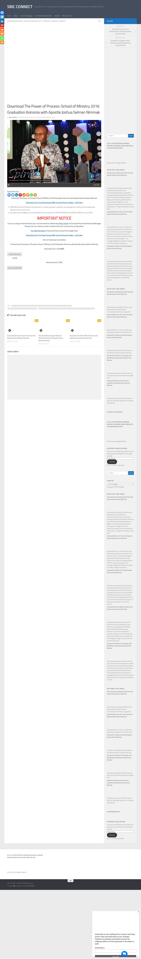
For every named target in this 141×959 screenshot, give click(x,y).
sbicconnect (13, 117)
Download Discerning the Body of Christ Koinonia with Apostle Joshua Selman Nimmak (50, 338)
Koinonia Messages (26, 16)
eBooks (57, 16)
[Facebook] (9, 195)
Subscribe (112, 462)
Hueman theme (30, 886)
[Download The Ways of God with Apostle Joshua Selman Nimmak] (112, 259)
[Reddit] (24, 195)
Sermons (46, 21)
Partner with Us (67, 16)
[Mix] (27, 195)
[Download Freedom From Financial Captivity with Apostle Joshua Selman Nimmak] (112, 396)
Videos (16, 16)
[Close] (138, 911)
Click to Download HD (15, 268)
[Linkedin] (16, 195)
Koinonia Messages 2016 (32, 21)
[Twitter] (12, 195)
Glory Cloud (63, 223)
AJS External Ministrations (43, 16)
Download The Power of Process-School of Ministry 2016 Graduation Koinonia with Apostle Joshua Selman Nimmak (66, 308)
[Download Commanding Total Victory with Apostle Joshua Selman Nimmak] (112, 186)
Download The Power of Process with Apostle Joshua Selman (22, 308)
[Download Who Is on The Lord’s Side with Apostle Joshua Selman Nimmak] (112, 225)
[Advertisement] (54, 41)
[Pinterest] (20, 195)
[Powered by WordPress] (14, 886)
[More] (35, 195)
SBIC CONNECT (19, 6)
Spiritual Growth (58, 21)
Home (9, 16)
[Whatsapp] (31, 195)
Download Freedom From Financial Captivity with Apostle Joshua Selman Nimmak (118, 383)
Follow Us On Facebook (114, 412)
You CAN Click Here (38, 231)
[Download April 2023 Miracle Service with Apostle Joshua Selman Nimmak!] (112, 620)
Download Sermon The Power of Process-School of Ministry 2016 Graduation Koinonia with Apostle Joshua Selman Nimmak (41, 305)
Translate (121, 487)
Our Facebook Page (113, 812)
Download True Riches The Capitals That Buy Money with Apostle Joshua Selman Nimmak (119, 358)
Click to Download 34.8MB (14, 254)
